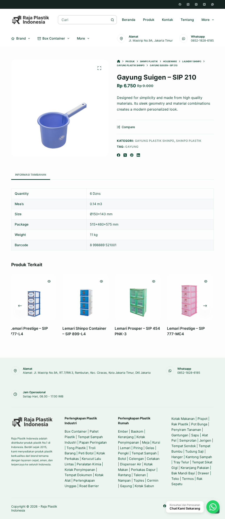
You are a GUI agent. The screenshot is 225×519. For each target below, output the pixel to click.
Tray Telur (181, 462)
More (205, 20)
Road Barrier (89, 486)
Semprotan (187, 440)
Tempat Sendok (183, 446)
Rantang (124, 475)
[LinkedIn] (138, 155)
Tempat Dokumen (78, 475)
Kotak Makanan (183, 419)
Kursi (156, 442)
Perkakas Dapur (143, 470)
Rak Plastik (179, 424)
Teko (175, 479)
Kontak (167, 20)
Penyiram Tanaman (186, 430)
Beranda (128, 20)
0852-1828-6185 (202, 40)
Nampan (124, 480)
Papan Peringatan (93, 442)
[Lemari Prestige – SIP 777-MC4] (149, 297)
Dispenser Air (130, 464)
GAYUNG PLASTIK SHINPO (154, 140)
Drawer (203, 473)
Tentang (187, 20)
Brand (21, 38)
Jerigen (205, 440)
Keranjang (126, 437)
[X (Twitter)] (188, 4)
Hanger (177, 457)
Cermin (152, 480)
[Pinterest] (131, 155)
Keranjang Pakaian (195, 468)
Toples (139, 480)
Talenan (140, 475)
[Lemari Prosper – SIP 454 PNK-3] (97, 297)
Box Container (53, 38)
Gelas (149, 448)
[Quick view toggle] (61, 281)
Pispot (202, 419)
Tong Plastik (76, 448)
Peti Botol (86, 453)
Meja (145, 442)
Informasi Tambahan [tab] (30, 174)
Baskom (137, 431)
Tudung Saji (194, 451)
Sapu (195, 435)
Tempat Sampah (144, 453)
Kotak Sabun (144, 486)
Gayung (132, 146)
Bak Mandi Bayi (183, 473)
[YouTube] (204, 4)
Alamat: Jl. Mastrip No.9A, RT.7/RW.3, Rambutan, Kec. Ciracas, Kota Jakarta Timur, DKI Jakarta (87, 372)
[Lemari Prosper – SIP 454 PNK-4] (202, 297)
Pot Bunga (199, 424)
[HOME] (118, 61)
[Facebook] (180, 4)
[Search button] (112, 20)
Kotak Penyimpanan (80, 470)
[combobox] (83, 19)
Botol (122, 459)
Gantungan (179, 435)
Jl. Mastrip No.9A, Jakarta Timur (151, 40)
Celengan (136, 459)
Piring (138, 448)
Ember (123, 431)
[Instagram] (196, 4)
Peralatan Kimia (89, 464)
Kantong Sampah (199, 457)
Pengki (123, 453)
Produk (148, 20)
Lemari (125, 448)
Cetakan (153, 459)
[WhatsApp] (212, 4)
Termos (188, 479)
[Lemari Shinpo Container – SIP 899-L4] (45, 297)
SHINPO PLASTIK (188, 140)
